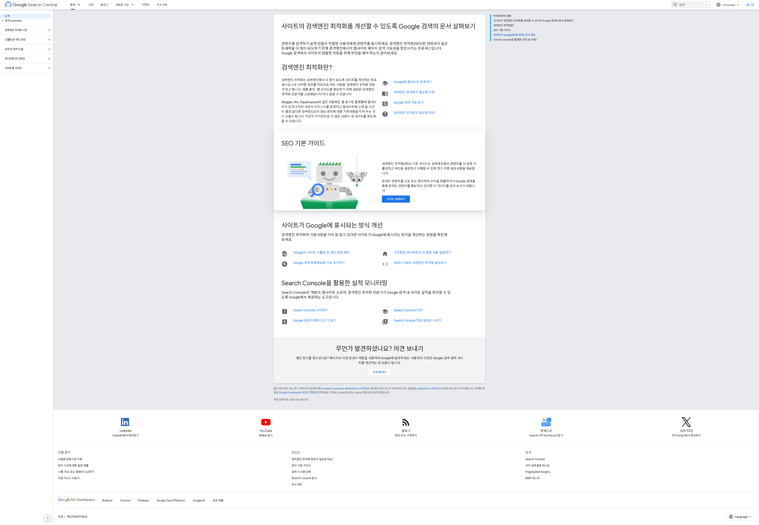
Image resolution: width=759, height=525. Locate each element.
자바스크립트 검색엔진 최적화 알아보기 (420, 263)
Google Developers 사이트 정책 (296, 392)
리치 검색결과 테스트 (537, 465)
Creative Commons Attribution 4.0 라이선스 (347, 388)
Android (107, 500)
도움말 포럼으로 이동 (70, 459)
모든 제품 (218, 500)
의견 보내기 (379, 372)
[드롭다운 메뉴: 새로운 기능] (133, 4)
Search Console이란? (408, 310)
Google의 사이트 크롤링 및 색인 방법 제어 (321, 252)
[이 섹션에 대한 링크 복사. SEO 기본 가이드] (330, 144)
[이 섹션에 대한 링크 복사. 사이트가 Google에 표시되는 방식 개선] (388, 226)
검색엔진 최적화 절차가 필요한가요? (312, 459)
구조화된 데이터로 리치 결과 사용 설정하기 (422, 252)
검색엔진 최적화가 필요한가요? (414, 113)
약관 (60, 516)
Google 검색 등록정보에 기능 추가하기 (319, 263)
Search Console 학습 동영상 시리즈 (418, 320)
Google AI (199, 500)
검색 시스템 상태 (301, 471)
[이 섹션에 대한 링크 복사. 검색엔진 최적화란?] (337, 68)
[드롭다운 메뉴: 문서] (80, 4)
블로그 (104, 5)
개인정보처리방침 (77, 516)
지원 (90, 5)
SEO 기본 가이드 (301, 465)
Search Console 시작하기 (310, 310)
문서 (72, 5)
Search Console (535, 459)
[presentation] (379, 30)
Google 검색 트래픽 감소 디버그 (314, 320)
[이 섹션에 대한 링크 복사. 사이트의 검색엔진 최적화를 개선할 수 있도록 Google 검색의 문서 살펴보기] (285, 34)
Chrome (125, 500)
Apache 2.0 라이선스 (429, 388)
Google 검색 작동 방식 (409, 102)
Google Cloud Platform (171, 500)
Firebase (143, 500)
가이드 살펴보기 (396, 199)
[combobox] (691, 4)
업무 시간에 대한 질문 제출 (73, 465)
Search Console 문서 (304, 478)
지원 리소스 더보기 (69, 478)
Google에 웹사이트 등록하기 (413, 82)
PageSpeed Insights (537, 471)
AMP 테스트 (532, 478)
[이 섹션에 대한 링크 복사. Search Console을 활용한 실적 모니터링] (393, 283)
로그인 (750, 4)
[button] (26, 20)
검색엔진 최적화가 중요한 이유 (414, 92)
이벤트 (146, 5)
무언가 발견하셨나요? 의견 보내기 (379, 349)
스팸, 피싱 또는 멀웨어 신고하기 (76, 471)
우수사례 (162, 5)
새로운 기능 (122, 5)
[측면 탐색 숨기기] (48, 518)
